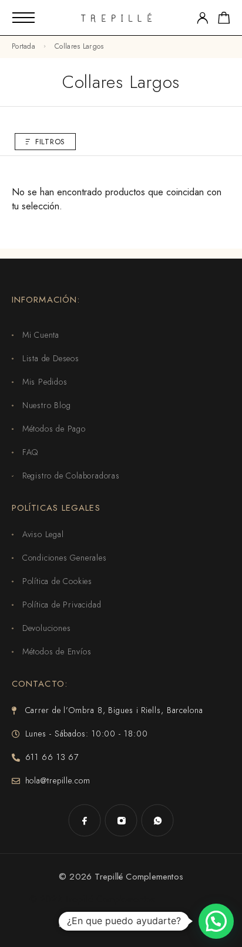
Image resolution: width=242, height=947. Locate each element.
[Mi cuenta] (203, 18)
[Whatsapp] (157, 820)
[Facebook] (84, 820)
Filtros (50, 141)
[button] (216, 921)
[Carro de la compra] (224, 20)
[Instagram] (121, 820)
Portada (23, 46)
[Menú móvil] (23, 17)
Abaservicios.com (148, 924)
